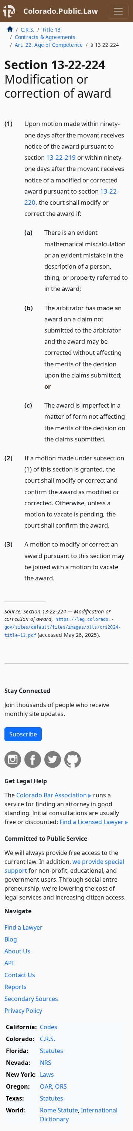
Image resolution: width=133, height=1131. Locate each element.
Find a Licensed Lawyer (91, 822)
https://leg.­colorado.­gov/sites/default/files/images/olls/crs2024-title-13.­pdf (62, 627)
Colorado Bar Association (51, 795)
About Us (17, 951)
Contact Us (19, 975)
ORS (61, 1086)
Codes (48, 1027)
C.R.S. (27, 29)
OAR (46, 1086)
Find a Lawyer (23, 927)
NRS (45, 1063)
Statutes (51, 1051)
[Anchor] (86, 213)
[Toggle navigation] (118, 11)
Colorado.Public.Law (60, 11)
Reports (15, 987)
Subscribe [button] (23, 734)
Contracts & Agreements (45, 36)
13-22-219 (61, 157)
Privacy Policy (23, 1011)
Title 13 (51, 29)
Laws (47, 1074)
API (9, 963)
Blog (10, 939)
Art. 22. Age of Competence (49, 44)
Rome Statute (59, 1110)
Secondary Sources (31, 999)
